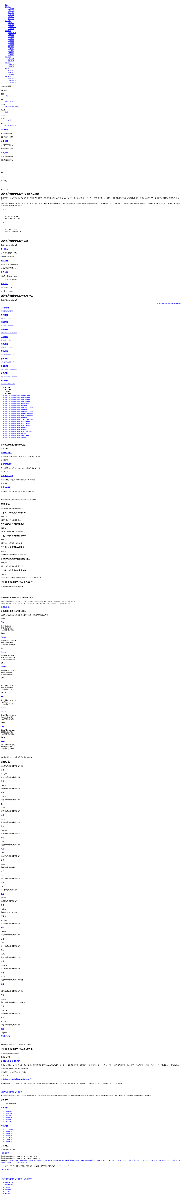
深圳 (2, 1018)
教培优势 (11, 11)
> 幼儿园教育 (9, 1129)
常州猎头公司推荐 (125, 1160)
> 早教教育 (8, 1131)
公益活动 (11, 75)
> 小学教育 (8, 1137)
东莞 (6, 101)
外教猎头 (11, 49)
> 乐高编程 (8, 1135)
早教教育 (11, 35)
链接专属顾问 (5, 607)
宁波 (2, 950)
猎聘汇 (50, 1160)
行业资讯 (11, 73)
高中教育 (11, 45)
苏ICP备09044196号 (7, 1169)
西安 (12, 125)
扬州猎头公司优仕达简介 (11, 1061)
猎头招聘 (11, 23)
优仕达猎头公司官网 (40, 1160)
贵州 (6, 106)
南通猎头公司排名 (138, 1160)
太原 (9, 120)
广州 (2, 1006)
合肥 (16, 106)
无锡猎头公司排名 (15, 1160)
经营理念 (11, 13)
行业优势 (4, 130)
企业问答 (11, 65)
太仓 (2, 973)
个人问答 (11, 67)
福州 (9, 106)
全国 (6, 96)
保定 (12, 101)
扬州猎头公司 (6, 1079)
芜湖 (9, 125)
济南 (12, 106)
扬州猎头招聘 (6, 453)
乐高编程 (11, 39)
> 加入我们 (8, 1121)
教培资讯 (8, 69)
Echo (3, 741)
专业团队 (4, 249)
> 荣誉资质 (8, 1117)
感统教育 (11, 37)
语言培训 (11, 53)
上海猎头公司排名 (76, 1160)
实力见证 (4, 284)
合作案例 (8, 31)
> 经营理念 (8, 1115)
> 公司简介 (8, 1111)
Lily (2, 682)
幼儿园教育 (12, 33)
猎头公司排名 (149, 1160)
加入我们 (11, 19)
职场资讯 (11, 71)
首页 (6, 5)
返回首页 (8, 1193)
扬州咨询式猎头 (7, 476)
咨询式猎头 (12, 27)
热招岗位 (11, 59)
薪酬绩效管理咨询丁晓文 (61, 1160)
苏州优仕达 (12, 83)
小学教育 (11, 41)
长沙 (9, 101)
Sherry (3, 652)
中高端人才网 (158, 1160)
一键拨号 (8, 1187)
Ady (2, 622)
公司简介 (8, 7)
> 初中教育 (8, 1139)
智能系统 (4, 261)
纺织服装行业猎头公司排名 (91, 1160)
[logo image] (16, 1179)
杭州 (2, 1029)
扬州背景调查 (6, 464)
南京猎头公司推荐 (169, 1160)
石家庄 (3, 916)
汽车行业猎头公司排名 (19, 1162)
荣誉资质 (11, 15)
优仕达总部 (12, 79)
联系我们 (8, 77)
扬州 (2, 961)
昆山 (2, 984)
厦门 (6, 125)
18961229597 (5, 1153)
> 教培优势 (8, 1113)
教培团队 (11, 17)
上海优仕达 (12, 81)
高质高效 (4, 153)
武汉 (16, 125)
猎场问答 (8, 63)
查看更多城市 (5, 1036)
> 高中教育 (8, 1141)
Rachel (3, 667)
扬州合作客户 (6, 487)
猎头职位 (8, 57)
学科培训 (11, 47)
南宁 (6, 112)
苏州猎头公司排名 (27, 1160)
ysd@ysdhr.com (9, 1182)
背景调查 (11, 25)
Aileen (3, 711)
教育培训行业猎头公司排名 (110, 1160)
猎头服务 (8, 21)
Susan (3, 696)
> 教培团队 (8, 1119)
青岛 (2, 928)
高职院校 (11, 51)
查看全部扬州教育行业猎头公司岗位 (169, 303)
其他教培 (11, 55)
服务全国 (4, 272)
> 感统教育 (8, 1133)
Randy (3, 637)
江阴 (2, 995)
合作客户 (11, 29)
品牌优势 (4, 141)
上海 (6, 120)
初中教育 (11, 43)
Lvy (2, 726)
